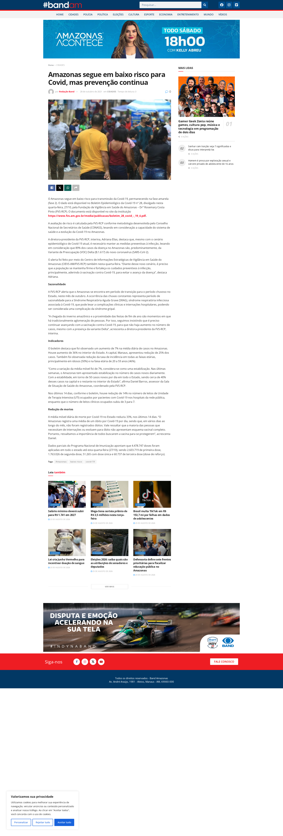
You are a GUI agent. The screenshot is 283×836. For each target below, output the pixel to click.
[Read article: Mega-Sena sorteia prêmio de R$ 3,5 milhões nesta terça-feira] (109, 494)
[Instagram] (229, 5)
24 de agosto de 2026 (145, 575)
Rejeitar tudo (43, 822)
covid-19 (90, 461)
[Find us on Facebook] (76, 662)
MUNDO (209, 14)
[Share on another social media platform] (75, 188)
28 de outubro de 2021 (91, 91)
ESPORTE (149, 14)
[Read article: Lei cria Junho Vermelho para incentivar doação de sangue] (67, 542)
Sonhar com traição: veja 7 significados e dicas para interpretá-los (209, 148)
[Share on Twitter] (59, 188)
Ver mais (109, 586)
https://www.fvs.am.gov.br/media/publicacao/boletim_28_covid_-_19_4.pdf (97, 216)
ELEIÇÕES (118, 14)
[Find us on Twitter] (93, 661)
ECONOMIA (165, 14)
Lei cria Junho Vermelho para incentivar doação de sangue (66, 561)
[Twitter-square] (236, 5)
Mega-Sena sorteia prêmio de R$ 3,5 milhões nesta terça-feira (109, 514)
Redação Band (66, 91)
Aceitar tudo (64, 822)
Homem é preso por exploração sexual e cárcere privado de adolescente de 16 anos (211, 162)
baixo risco (76, 461)
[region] (43, 810)
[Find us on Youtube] (101, 662)
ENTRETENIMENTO (188, 14)
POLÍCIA (88, 14)
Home (51, 65)
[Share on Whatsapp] (67, 188)
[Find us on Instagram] (85, 662)
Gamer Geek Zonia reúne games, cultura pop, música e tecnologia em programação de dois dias (199, 126)
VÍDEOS (222, 14)
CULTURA (133, 14)
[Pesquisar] (204, 5)
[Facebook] (221, 5)
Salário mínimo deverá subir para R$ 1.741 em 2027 (66, 513)
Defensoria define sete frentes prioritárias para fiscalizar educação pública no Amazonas (152, 565)
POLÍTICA (102, 14)
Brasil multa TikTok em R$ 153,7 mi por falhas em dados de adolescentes (151, 514)
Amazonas (61, 461)
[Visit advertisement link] (141, 39)
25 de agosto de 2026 (60, 519)
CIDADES (73, 14)
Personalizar (21, 822)
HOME (60, 14)
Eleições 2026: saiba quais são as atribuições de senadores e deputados (109, 563)
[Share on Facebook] (51, 188)
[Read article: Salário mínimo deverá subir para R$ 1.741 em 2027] (67, 494)
